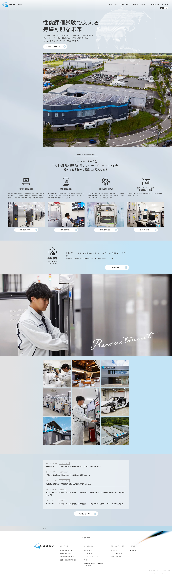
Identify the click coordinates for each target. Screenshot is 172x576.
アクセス (87, 553)
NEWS (165, 4)
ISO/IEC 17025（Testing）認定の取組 (94, 564)
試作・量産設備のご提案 (68, 560)
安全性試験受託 (65, 230)
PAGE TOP (86, 538)
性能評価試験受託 (25, 230)
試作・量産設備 (144, 230)
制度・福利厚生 (116, 557)
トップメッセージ (90, 557)
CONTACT (154, 4)
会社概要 (87, 550)
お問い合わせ (166, 570)
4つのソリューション (53, 46)
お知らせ (133, 550)
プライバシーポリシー (155, 570)
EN (166, 8)
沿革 (85, 560)
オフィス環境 (115, 553)
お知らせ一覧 (84, 514)
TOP (44, 528)
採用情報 (115, 267)
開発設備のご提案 (105, 230)
